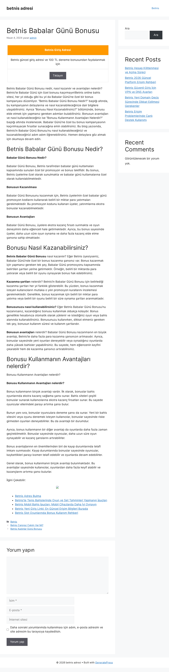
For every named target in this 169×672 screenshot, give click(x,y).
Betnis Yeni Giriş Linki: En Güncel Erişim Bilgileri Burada (51, 508)
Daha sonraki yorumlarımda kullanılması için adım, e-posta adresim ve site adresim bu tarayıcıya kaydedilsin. (56, 629)
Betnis (155, 8)
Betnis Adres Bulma (28, 496)
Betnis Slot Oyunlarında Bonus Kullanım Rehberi (46, 512)
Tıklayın (58, 75)
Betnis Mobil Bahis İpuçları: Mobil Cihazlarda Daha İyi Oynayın (56, 504)
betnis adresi (20, 8)
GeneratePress (104, 662)
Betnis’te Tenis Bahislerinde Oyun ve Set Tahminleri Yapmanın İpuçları (61, 500)
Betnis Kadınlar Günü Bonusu (26, 528)
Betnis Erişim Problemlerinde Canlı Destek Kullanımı (138, 116)
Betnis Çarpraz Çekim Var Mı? (26, 525)
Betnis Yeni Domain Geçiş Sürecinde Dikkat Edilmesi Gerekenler (142, 102)
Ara (127, 28)
